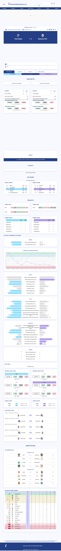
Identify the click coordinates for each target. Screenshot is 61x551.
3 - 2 (30, 438)
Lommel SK (37, 479)
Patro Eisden (38, 415)
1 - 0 (30, 421)
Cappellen (23, 483)
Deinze (37, 472)
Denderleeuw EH (37, 462)
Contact (29, 545)
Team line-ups (9, 71)
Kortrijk (24, 472)
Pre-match (30, 71)
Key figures (20, 71)
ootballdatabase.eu (18, 4)
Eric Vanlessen (8, 93)
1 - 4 (30, 432)
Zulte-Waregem (37, 458)
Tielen (24, 458)
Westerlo (23, 466)
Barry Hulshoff (36, 93)
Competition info (41, 71)
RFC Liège (37, 466)
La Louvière (24, 462)
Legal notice (25, 545)
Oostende (23, 479)
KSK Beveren (37, 455)
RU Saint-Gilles (23, 475)
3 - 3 (30, 415)
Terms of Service (33, 545)
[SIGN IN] (54, 3)
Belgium (19, 29)
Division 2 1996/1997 (29, 27)
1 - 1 (30, 426)
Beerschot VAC (23, 415)
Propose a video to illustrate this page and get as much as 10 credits (31, 159)
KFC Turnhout (37, 483)
